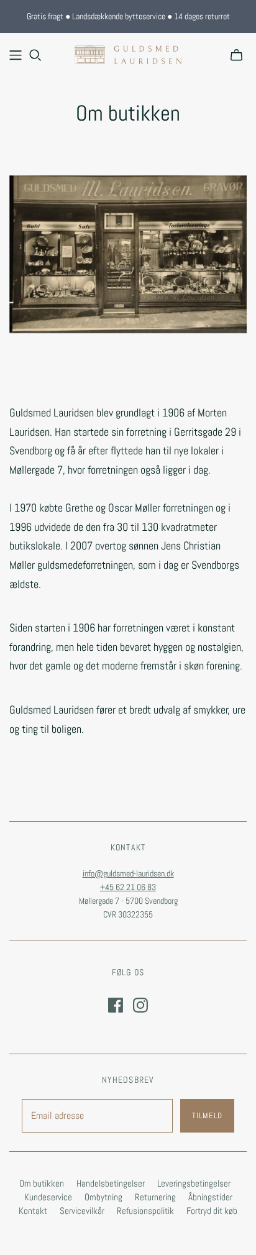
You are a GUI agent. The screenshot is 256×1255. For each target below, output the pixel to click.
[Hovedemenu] (15, 55)
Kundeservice (48, 1197)
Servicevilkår (82, 1210)
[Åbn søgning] (35, 55)
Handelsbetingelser (110, 1183)
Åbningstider (210, 1197)
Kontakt (33, 1210)
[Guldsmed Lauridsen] (128, 53)
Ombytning (103, 1197)
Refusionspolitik (145, 1210)
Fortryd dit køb (211, 1210)
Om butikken (41, 1183)
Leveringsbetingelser (194, 1183)
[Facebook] (115, 1005)
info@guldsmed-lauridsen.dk (128, 873)
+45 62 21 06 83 (128, 887)
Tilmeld (207, 1115)
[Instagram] (140, 1005)
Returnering (155, 1197)
